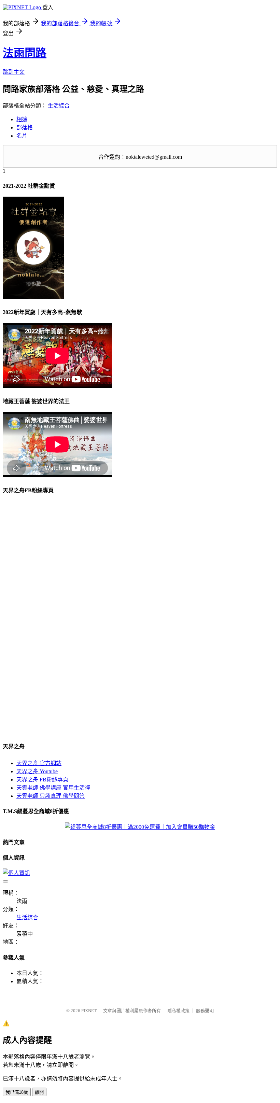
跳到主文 (14, 72)
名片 (21, 136)
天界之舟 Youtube (37, 771)
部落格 (24, 127)
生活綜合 (59, 106)
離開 (39, 1092)
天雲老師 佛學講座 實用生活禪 (53, 788)
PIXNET (89, 1010)
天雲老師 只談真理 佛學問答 (50, 796)
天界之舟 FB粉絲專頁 (42, 779)
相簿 (21, 119)
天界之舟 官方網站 (38, 763)
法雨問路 (24, 53)
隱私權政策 (178, 1010)
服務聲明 (205, 1010)
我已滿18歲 (16, 1092)
